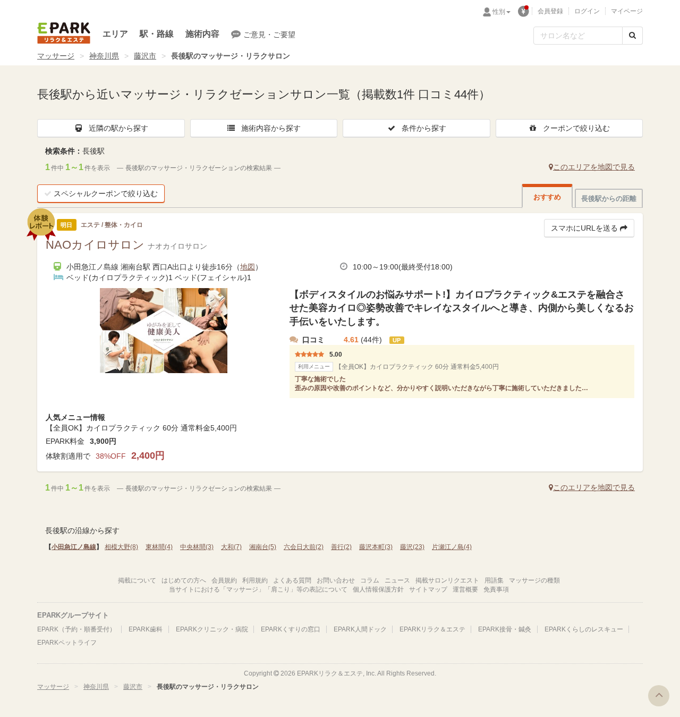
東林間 (159, 547)
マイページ (627, 11)
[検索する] (632, 35)
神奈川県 (104, 56)
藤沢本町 (376, 547)
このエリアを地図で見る (594, 167)
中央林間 (197, 547)
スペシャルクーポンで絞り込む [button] (106, 193)
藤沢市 (145, 56)
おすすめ (547, 197)
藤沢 (412, 547)
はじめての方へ (184, 580)
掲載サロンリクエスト (447, 580)
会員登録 (550, 11)
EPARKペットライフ (67, 642)
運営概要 (465, 589)
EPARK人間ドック (360, 629)
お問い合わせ (336, 580)
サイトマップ (428, 589)
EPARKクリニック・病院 (212, 629)
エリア (115, 33)
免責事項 (496, 589)
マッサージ (55, 56)
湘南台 (262, 547)
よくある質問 (292, 580)
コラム (369, 580)
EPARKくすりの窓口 (290, 629)
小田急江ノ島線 (74, 547)
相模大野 (121, 547)
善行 (341, 547)
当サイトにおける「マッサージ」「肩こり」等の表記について (258, 589)
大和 (231, 547)
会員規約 (224, 580)
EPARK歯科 (146, 629)
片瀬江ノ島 (452, 547)
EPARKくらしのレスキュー (584, 629)
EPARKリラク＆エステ (63, 33)
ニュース (397, 580)
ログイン (587, 11)
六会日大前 (304, 547)
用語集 (494, 580)
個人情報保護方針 (378, 589)
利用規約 (255, 580)
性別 (498, 11)
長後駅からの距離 (608, 199)
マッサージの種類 (534, 580)
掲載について (137, 580)
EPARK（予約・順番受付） (76, 629)
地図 (247, 267)
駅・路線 (157, 33)
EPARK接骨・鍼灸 (504, 629)
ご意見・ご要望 (269, 34)
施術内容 (202, 33)
